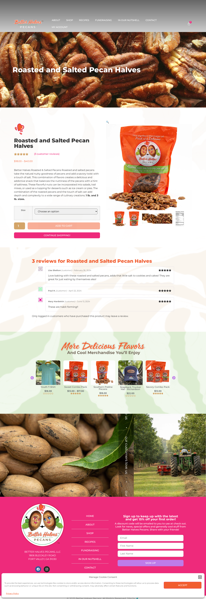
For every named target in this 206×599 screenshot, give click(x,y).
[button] (199, 577)
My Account (60, 27)
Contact (151, 20)
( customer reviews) (46, 154)
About (56, 20)
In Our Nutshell (128, 20)
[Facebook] (38, 569)
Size (23, 210)
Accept (182, 585)
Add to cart (63, 225)
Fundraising (103, 20)
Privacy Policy (12, 593)
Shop (69, 20)
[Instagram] (47, 569)
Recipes (84, 20)
